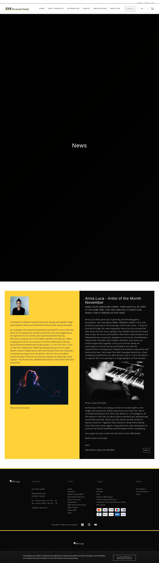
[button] (152, 8)
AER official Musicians (77, 505)
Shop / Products (56, 8)
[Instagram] (89, 525)
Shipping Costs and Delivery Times (111, 502)
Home (41, 8)
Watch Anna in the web (96, 438)
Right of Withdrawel (105, 497)
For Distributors (142, 491)
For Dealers (141, 489)
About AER (115, 8)
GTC (153, 2)
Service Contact (74, 499)
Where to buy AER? (76, 494)
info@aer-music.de (39, 508)
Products (71, 491)
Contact (130, 9)
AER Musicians (100, 8)
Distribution (73, 8)
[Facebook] (82, 525)
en (143, 8)
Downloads (72, 502)
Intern (138, 494)
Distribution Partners (76, 497)
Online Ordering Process (107, 499)
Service (86, 8)
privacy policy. (73, 558)
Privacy (147, 2)
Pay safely (101, 505)
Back (146, 450)
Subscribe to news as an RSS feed (100, 450)
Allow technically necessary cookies (124, 557)
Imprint (140, 2)
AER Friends (73, 507)
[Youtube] (95, 525)
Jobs (69, 513)
